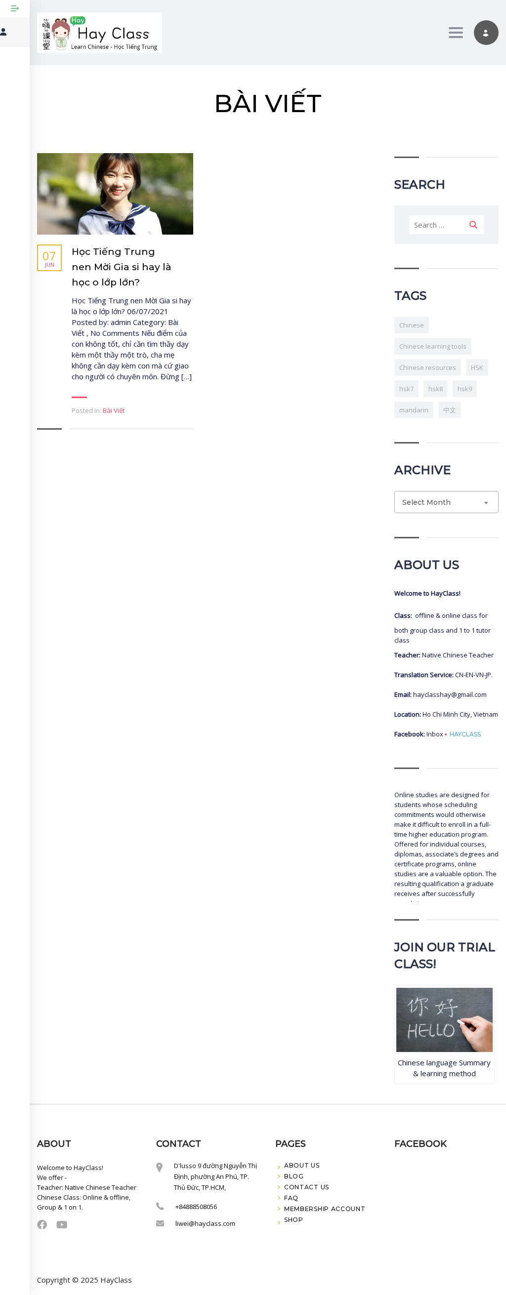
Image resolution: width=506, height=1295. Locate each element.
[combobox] (446, 502)
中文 (449, 409)
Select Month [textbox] (426, 502)
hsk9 (465, 388)
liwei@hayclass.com (205, 1223)
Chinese (411, 325)
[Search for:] (446, 224)
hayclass (465, 734)
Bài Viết (114, 410)
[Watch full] (115, 194)
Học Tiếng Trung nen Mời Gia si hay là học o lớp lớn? (121, 267)
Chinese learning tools (432, 346)
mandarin (413, 409)
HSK (477, 367)
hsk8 (435, 388)
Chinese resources (427, 367)
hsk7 (406, 388)
